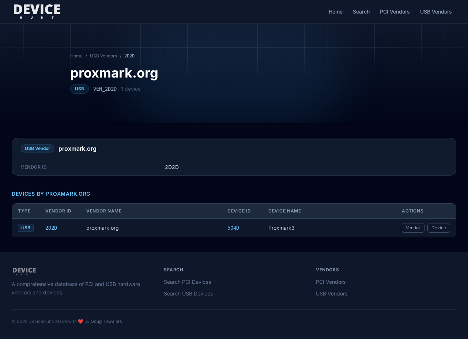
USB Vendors (436, 11)
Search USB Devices (188, 293)
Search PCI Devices (187, 282)
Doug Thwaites (106, 321)
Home (336, 11)
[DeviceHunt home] (37, 11)
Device (438, 227)
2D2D (51, 228)
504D (233, 228)
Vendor (413, 227)
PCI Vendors (395, 11)
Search (361, 11)
